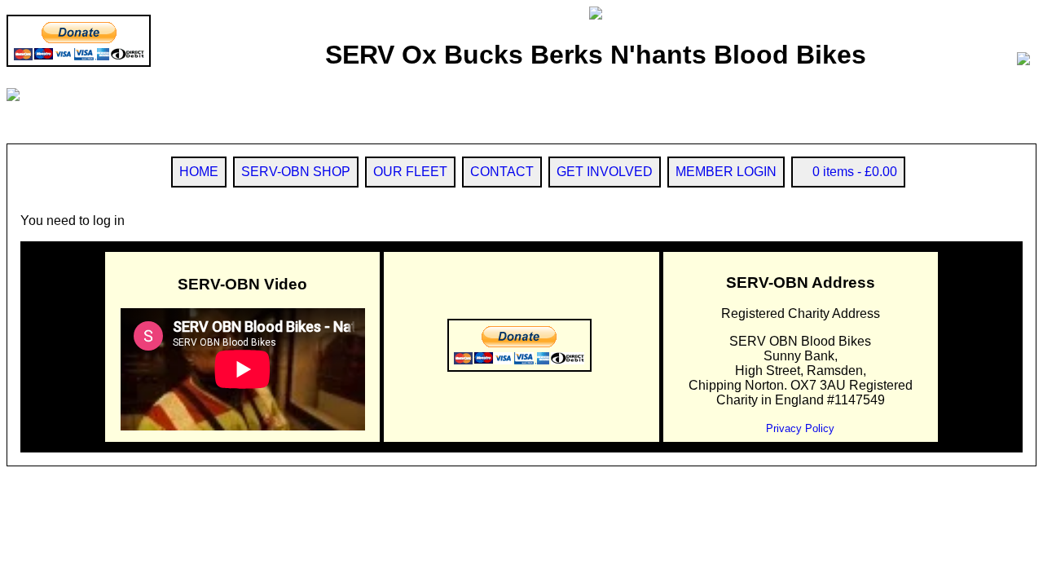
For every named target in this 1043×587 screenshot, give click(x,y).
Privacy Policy (800, 428)
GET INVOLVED (605, 172)
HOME (198, 172)
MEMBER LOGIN (726, 172)
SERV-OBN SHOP (295, 172)
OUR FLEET (410, 172)
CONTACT (502, 172)
